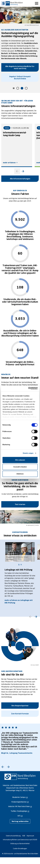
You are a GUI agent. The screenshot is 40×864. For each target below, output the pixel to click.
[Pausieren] (14, 88)
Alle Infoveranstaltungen (20, 179)
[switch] (34, 431)
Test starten (20, 504)
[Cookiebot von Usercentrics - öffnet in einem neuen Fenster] (28, 388)
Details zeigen (28, 453)
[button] (17, 88)
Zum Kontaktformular (20, 714)
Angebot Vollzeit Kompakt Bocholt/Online (20, 77)
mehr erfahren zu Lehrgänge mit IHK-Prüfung (19, 601)
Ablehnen (20, 474)
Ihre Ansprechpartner (20, 706)
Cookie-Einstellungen (20, 848)
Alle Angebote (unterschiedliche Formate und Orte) (20, 67)
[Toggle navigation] (36, 3)
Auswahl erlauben (20, 467)
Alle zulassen (20, 460)
